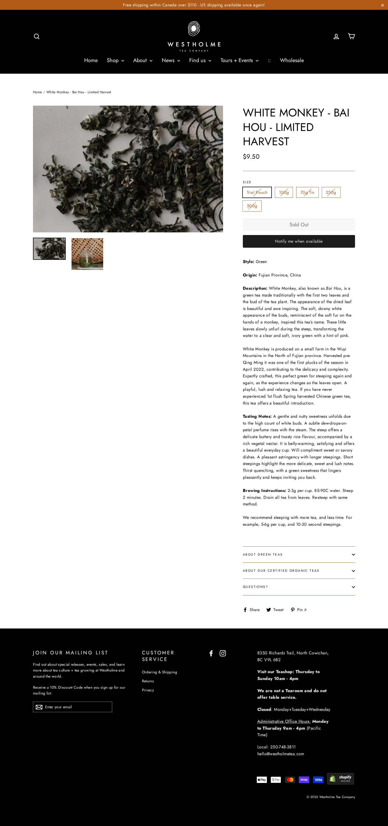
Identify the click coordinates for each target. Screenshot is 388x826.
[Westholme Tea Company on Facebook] (211, 653)
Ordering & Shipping (159, 672)
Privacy (148, 690)
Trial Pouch (257, 192)
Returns (148, 681)
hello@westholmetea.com (280, 754)
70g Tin (307, 192)
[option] (128, 169)
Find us (198, 60)
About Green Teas (263, 554)
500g (252, 206)
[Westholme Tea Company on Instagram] (223, 653)
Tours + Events (237, 60)
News (169, 60)
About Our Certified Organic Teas (281, 570)
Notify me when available (299, 241)
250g (331, 192)
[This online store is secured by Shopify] (340, 783)
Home (91, 60)
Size (247, 182)
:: (269, 60)
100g (284, 192)
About (140, 60)
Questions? (255, 586)
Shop (113, 60)
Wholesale (292, 60)
